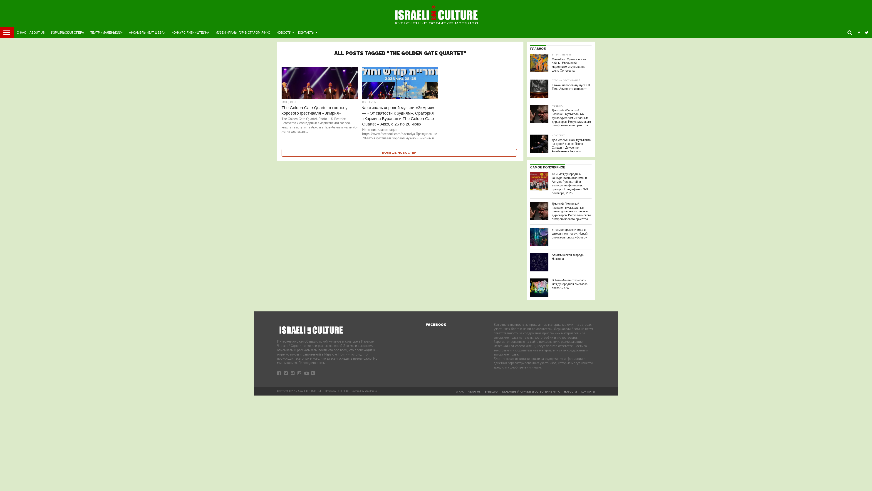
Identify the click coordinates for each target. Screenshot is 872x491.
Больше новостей (399, 152)
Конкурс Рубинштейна (190, 32)
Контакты (306, 32)
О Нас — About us (468, 391)
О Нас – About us (31, 32)
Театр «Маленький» (106, 32)
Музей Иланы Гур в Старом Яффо (243, 32)
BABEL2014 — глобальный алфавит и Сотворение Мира (522, 391)
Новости (284, 32)
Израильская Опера (67, 32)
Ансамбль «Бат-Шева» (147, 32)
